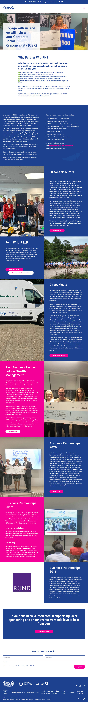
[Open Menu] (84, 8)
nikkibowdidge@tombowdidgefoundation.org (25, 692)
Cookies (72, 692)
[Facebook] (76, 686)
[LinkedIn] (84, 686)
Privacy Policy (64, 692)
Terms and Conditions (80, 692)
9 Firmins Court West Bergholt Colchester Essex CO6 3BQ (50, 692)
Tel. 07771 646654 (6, 692)
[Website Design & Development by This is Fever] (81, 699)
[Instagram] (80, 686)
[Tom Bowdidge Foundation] (9, 8)
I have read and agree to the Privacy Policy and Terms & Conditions (20, 665)
